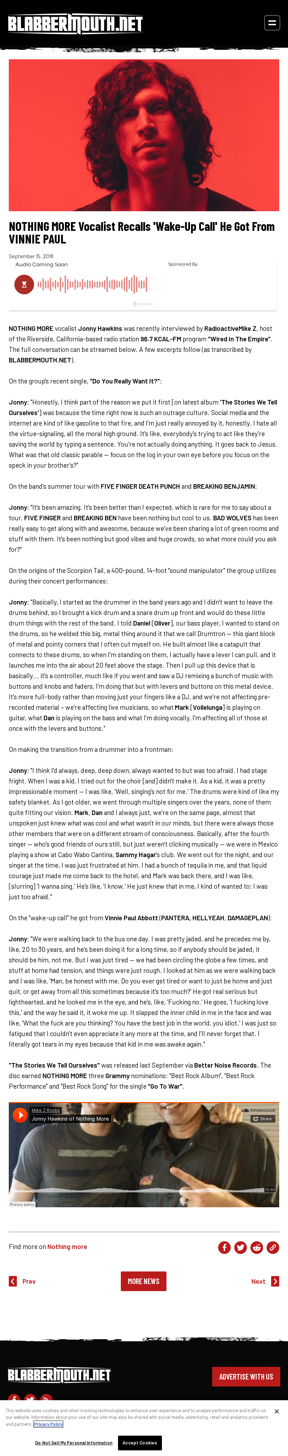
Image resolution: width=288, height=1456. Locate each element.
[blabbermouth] (75, 32)
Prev (29, 1281)
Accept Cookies (140, 1442)
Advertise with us (246, 1376)
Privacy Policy (48, 1424)
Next (258, 1281)
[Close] (276, 1411)
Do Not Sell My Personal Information (73, 1442)
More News (143, 1280)
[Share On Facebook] (224, 1247)
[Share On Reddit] (256, 1247)
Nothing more (67, 1246)
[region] (144, 1428)
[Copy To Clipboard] (273, 1247)
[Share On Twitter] (240, 1247)
